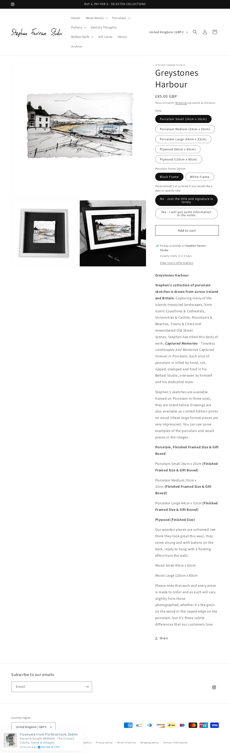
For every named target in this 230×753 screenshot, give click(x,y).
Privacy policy (104, 742)
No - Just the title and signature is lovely (186, 200)
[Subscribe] (87, 687)
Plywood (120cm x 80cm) (178, 159)
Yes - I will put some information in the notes (186, 213)
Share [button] (164, 638)
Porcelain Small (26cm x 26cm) (183, 119)
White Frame (199, 177)
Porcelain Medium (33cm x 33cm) (185, 129)
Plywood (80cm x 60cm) (178, 149)
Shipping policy (149, 742)
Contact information (175, 742)
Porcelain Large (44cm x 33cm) (183, 139)
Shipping (181, 102)
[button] (96, 18)
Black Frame (169, 177)
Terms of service (126, 742)
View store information (176, 263)
